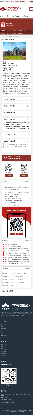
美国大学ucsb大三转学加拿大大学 (13, 198)
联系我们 (3, 326)
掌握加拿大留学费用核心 (11, 244)
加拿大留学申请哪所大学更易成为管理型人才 (16, 123)
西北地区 (17, 1)
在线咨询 (24, 175)
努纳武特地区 (23, 1)
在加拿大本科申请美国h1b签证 (12, 190)
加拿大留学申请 (7, 273)
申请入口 (20, 33)
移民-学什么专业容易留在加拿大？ (13, 194)
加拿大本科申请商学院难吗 (11, 196)
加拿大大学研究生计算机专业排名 (13, 203)
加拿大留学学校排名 (8, 279)
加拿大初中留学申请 (8, 285)
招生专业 (3, 33)
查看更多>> (28, 181)
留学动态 (3, 349)
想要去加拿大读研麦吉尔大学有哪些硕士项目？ (16, 144)
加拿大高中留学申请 (19, 282)
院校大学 (3, 344)
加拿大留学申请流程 (8, 282)
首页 (3, 36)
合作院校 (3, 328)
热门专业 (3, 346)
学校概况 (8, 30)
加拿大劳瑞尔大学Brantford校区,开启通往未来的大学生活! (18, 192)
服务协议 (3, 335)
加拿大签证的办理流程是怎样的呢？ (14, 246)
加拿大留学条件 (18, 279)
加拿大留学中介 (25, 273)
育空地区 (12, 1)
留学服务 (3, 333)
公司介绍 (3, 324)
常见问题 (14, 33)
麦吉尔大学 (16, 36)
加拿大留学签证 (18, 276)
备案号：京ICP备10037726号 (19, 410)
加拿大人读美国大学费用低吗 (12, 205)
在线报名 (9, 175)
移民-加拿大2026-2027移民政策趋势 (13, 200)
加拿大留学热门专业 (8, 276)
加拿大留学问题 (16, 273)
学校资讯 (8, 33)
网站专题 (3, 353)
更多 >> (28, 99)
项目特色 (25, 30)
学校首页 (3, 30)
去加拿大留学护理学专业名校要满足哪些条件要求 (17, 129)
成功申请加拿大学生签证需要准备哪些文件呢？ (16, 248)
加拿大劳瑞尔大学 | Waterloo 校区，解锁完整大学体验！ (18, 187)
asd (5, 185)
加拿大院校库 (9, 36)
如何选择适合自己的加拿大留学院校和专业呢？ (16, 257)
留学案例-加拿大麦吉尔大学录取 (13, 125)
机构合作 (3, 331)
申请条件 (14, 30)
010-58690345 (6, 365)
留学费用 (20, 30)
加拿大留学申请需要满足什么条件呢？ (14, 264)
